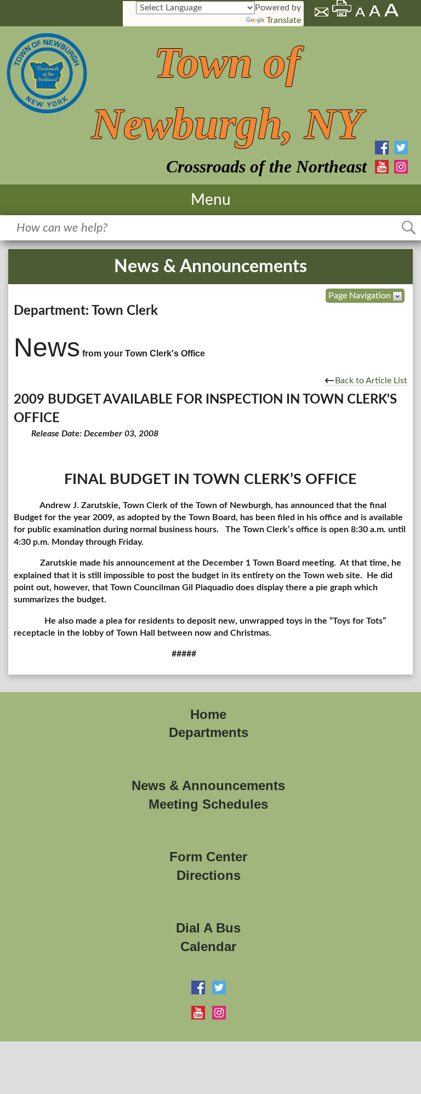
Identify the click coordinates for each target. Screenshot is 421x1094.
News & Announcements (208, 785)
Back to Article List (371, 380)
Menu (211, 200)
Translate (283, 20)
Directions (209, 875)
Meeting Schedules (208, 804)
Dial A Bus (208, 927)
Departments (208, 732)
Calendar (208, 946)
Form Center (208, 856)
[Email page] (322, 13)
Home (208, 714)
